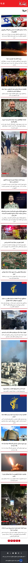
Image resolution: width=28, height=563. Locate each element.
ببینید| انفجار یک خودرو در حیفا (14, 59)
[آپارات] (7, 553)
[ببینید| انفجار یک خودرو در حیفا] (14, 48)
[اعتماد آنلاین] (22, 4)
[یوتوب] (12, 553)
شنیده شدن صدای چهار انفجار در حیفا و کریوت (14, 389)
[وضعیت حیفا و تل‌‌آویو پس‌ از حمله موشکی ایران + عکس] (14, 462)
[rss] (20, 553)
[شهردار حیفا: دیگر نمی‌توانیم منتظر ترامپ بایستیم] (14, 320)
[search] (1, 3)
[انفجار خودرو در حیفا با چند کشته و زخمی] (14, 232)
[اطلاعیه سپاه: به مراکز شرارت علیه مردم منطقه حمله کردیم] (14, 403)
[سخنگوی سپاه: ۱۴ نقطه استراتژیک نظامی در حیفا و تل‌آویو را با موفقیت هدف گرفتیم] (14, 289)
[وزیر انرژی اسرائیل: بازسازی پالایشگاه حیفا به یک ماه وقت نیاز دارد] (14, 433)
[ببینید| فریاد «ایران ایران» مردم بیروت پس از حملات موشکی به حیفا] (14, 504)
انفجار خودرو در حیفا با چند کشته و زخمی (14, 242)
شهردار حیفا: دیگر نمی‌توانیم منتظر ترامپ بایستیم (14, 332)
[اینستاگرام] (17, 553)
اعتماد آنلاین (8, 556)
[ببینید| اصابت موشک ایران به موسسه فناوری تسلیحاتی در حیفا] (14, 154)
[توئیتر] (9, 553)
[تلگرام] (15, 553)
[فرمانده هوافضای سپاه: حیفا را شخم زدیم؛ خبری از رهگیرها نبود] (14, 108)
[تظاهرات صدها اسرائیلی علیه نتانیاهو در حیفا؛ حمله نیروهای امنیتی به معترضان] (14, 77)
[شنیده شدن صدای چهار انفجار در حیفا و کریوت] (14, 363)
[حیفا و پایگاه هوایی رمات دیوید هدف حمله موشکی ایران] (14, 260)
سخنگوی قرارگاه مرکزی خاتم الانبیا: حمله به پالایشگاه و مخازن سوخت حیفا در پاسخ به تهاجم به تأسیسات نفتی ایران (14, 213)
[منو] (3, 3)
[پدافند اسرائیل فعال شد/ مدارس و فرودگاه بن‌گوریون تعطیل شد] (14, 21)
